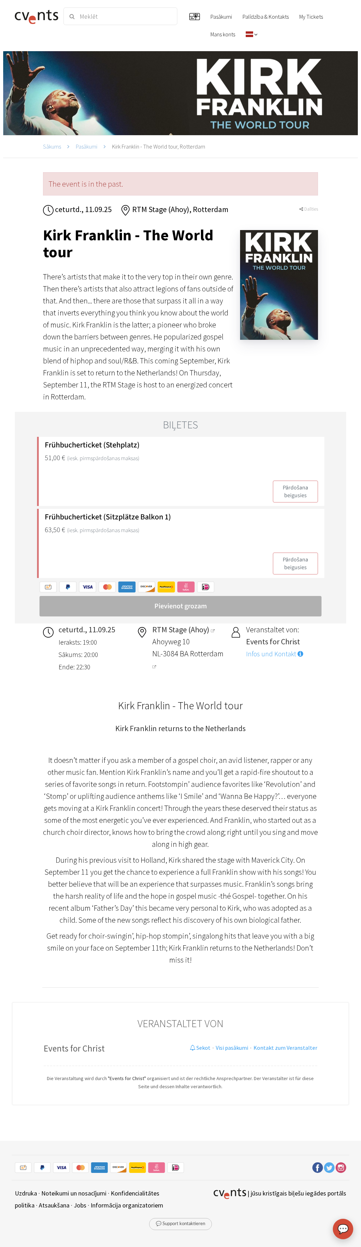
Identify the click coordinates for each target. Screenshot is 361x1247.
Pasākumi (86, 146)
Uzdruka (26, 1193)
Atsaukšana (54, 1205)
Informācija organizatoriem (127, 1205)
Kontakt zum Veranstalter (285, 1047)
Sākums (52, 146)
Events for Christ (74, 1048)
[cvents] (35, 16)
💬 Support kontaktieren (180, 1224)
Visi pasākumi (232, 1047)
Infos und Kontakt (272, 654)
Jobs (80, 1205)
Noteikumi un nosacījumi (73, 1193)
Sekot (202, 1047)
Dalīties (310, 209)
